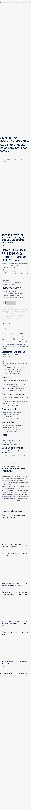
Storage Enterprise (11, 158)
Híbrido (3, 317)
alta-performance (24, 315)
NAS (7, 336)
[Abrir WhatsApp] (26, 805)
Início (3, 158)
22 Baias (10, 315)
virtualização (12, 346)
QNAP (7, 317)
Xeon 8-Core (12, 318)
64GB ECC (16, 315)
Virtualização (5, 318)
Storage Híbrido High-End (14, 310)
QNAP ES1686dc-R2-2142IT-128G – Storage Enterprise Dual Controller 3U (14, 584)
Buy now (11, 303)
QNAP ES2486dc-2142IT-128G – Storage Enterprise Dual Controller (14, 546)
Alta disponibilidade (8, 388)
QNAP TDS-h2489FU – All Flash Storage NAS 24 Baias (14, 663)
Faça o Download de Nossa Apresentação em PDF (13, 676)
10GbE (6, 315)
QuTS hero (12, 317)
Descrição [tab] (5, 329)
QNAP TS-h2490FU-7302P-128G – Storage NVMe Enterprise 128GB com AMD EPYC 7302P (15, 623)
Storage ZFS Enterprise (8, 313)
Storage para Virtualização (18, 311)
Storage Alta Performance (15, 308)
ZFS (17, 318)
